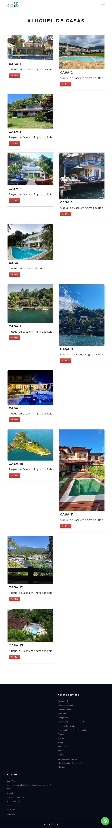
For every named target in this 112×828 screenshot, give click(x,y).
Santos (61, 755)
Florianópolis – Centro (66, 726)
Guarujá (61, 734)
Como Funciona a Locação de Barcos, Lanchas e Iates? (29, 785)
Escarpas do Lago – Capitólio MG (71, 722)
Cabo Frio (62, 714)
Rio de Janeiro (63, 747)
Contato (10, 806)
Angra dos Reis (64, 701)
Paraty (60, 742)
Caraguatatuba (64, 718)
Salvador (61, 751)
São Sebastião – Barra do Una (70, 763)
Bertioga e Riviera (65, 709)
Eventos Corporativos (15, 797)
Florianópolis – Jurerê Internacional (72, 730)
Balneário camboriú (65, 705)
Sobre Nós (11, 781)
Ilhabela (61, 738)
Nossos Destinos (13, 802)
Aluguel (10, 793)
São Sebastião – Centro (67, 759)
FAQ (8, 789)
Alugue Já (11, 810)
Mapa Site (11, 814)
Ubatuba (61, 767)
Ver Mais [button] (14, 75)
